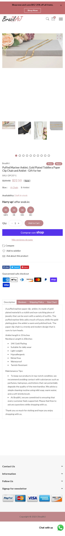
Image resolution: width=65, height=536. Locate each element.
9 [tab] (45, 156)
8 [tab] (42, 156)
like (7, 267)
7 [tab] (38, 156)
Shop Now (33, 10)
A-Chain (14, 187)
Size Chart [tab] (52, 302)
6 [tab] (34, 156)
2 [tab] (20, 156)
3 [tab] (23, 156)
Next (58, 163)
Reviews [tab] (22, 302)
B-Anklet (25, 187)
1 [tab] (16, 156)
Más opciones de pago (22, 239)
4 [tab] (27, 156)
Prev (50, 163)
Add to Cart (34, 223)
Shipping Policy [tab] (37, 302)
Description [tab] (9, 302)
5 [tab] (31, 156)
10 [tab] (49, 156)
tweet (16, 267)
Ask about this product (17, 256)
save (26, 267)
